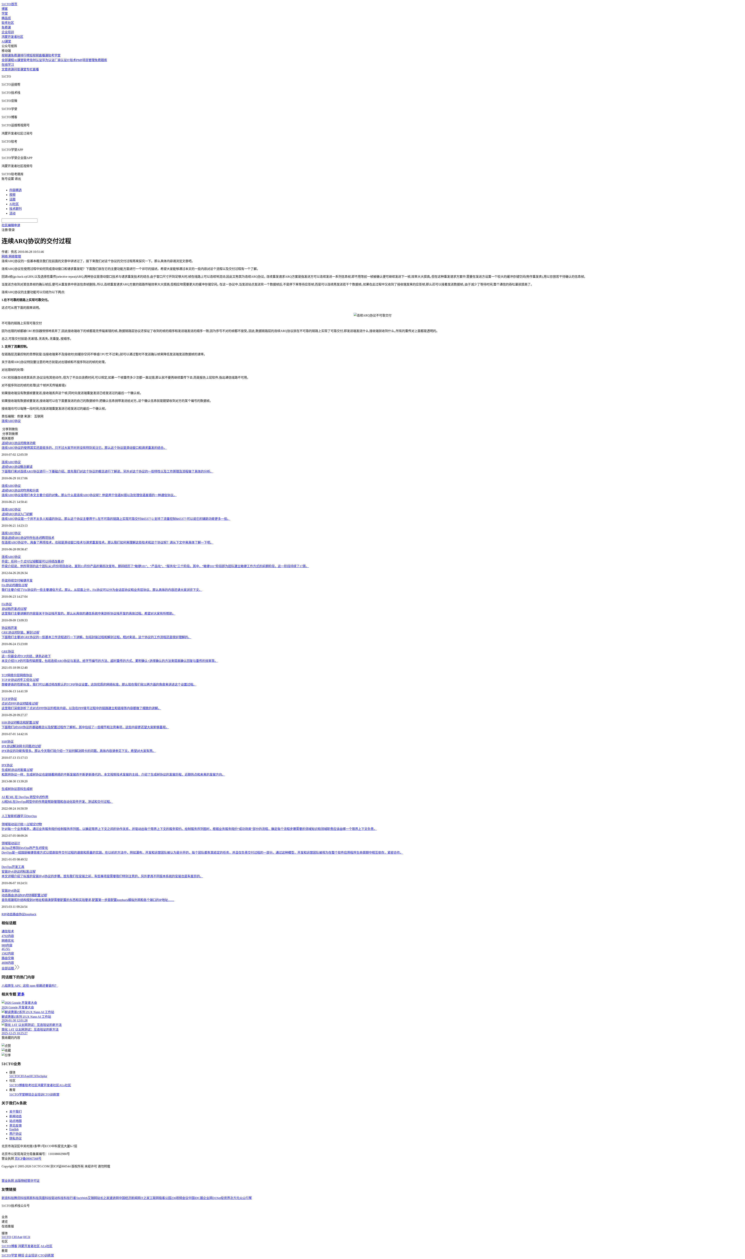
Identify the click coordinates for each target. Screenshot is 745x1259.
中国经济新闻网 (129, 1198)
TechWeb (82, 1198)
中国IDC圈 (195, 1198)
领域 (5, 843)
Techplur (41, 1076)
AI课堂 (6, 41)
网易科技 (32, 1198)
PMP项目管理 (85, 60)
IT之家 (145, 1198)
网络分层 (13, 675)
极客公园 (165, 1198)
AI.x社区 (65, 1085)
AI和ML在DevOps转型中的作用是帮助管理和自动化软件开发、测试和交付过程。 (57, 801)
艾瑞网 (92, 1198)
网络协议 (26, 675)
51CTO (14, 1076)
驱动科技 (57, 1198)
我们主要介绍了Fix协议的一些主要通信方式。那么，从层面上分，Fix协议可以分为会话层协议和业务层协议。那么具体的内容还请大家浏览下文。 (102, 589)
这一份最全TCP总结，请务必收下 (26, 656)
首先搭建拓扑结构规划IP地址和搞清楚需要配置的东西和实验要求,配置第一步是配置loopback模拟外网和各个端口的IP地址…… (88, 900)
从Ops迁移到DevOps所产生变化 (25, 848)
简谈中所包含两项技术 (28, 537)
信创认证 (36, 60)
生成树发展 (17, 770)
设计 (17, 843)
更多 (21, 994)
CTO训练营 (51, 1094)
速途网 (114, 1198)
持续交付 (14, 580)
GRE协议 (8, 651)
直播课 (43, 55)
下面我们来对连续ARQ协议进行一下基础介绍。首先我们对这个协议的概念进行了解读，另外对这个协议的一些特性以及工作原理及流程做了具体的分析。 (107, 471)
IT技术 (71, 60)
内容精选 (15, 190)
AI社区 (14, 204)
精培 (28, 1094)
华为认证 (48, 60)
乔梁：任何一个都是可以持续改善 (33, 561)
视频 (12, 194)
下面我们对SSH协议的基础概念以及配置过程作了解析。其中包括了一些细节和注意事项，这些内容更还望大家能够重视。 (85, 727)
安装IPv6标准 (18, 871)
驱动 (11, 843)
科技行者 (70, 1198)
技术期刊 (15, 208)
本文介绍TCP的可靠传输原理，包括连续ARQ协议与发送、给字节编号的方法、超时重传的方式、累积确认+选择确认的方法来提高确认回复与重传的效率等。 (110, 660)
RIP (4, 914)
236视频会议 (179, 1198)
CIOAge (24, 1076)
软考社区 (8, 22)
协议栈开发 (9, 628)
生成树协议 (9, 789)
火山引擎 (245, 1198)
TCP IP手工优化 (20, 680)
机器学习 (20, 816)
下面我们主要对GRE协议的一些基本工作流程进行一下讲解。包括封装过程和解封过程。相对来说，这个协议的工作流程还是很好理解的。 (96, 637)
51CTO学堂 (17, 1094)
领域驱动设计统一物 (22, 824)
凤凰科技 (45, 1198)
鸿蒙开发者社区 (12, 36)
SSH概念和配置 (20, 722)
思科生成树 (25, 789)
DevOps (31, 816)
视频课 (6, 55)
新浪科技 (8, 1198)
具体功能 (19, 443)
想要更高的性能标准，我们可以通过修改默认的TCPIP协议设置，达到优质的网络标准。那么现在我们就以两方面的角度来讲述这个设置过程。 (99, 684)
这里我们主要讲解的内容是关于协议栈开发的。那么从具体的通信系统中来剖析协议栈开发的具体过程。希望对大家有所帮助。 (88, 613)
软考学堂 (54, 55)
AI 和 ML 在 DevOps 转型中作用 (25, 797)
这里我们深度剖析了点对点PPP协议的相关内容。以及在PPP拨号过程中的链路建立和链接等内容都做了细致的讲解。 (81, 708)
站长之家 (103, 1198)
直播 (36, 69)
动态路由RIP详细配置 (24, 895)
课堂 (23, 69)
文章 (5, 69)
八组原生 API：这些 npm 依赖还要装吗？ (30, 985)
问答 (17, 69)
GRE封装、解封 (20, 632)
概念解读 (17, 466)
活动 (12, 213)
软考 (26, 60)
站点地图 (15, 1121)
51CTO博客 (17, 1085)
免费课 (6, 27)
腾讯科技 (20, 1198)
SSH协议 (8, 741)
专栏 (29, 69)
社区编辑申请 (11, 225)
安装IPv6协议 (11, 890)
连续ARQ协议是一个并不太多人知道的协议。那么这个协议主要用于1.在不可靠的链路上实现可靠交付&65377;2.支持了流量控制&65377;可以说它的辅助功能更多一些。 (116, 518)
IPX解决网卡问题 (21, 746)
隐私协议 (15, 1138)
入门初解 (17, 514)
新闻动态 (15, 1116)
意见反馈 (15, 1125)
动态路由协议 (15, 914)
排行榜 (24, 55)
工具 (21, 867)
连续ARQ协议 (11, 421)
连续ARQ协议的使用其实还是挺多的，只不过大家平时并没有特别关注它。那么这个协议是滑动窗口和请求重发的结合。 (84, 447)
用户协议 (15, 1133)
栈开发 (14, 608)
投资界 (225, 1198)
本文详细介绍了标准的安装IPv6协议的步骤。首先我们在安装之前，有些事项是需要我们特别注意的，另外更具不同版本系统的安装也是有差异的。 (102, 876)
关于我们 (15, 1111)
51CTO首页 (9, 4)
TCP (4, 675)
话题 (12, 199)
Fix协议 (7, 604)
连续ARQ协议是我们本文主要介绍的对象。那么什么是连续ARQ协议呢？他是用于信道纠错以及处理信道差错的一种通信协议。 (89, 495)
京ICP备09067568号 (28, 1158)
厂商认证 (61, 60)
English (14, 1129)
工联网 (154, 1198)
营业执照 (8, 1180)
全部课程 (8, 60)
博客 (5, 8)
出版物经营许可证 (27, 1180)
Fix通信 (14, 585)
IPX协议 (7, 765)
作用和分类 (20, 490)
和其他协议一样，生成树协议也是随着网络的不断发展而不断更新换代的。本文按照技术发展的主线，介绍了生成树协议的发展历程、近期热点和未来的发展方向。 (113, 774)
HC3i (32, 1076)
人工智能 (8, 816)
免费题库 (101, 60)
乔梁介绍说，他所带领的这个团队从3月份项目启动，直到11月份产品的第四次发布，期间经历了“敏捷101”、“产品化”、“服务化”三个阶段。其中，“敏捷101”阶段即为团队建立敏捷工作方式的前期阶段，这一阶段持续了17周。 (155, 566)
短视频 (34, 55)
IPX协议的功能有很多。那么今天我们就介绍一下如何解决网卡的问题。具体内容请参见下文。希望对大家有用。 (79, 751)
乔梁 (5, 580)
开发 (15, 867)
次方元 (234, 1198)
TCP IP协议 (9, 699)
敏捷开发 (26, 580)
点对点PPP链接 (20, 703)
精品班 (6, 18)
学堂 (5, 13)
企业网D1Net (212, 1198)
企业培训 (8, 32)
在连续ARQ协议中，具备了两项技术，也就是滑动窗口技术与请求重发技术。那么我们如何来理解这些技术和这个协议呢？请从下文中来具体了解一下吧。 (107, 542)
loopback (30, 914)
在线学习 (8, 64)
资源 (11, 69)
